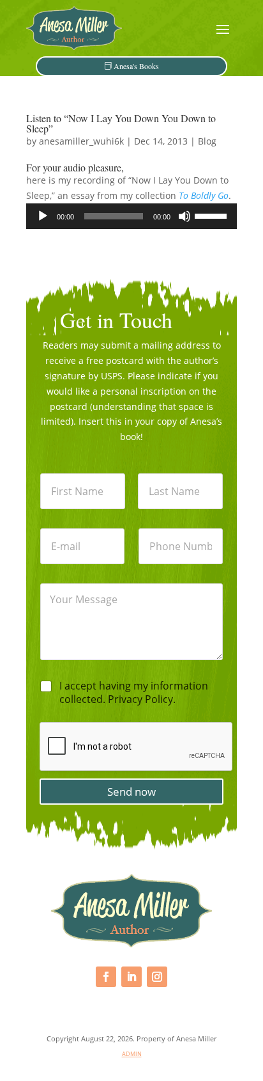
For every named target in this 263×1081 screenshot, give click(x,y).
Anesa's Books (136, 66)
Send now (131, 791)
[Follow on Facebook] (106, 977)
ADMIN (132, 1054)
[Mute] (184, 216)
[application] (131, 216)
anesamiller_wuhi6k (81, 141)
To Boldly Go (204, 195)
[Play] (42, 216)
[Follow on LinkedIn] (131, 977)
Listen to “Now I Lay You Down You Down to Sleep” (121, 123)
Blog (207, 141)
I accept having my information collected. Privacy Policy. (133, 692)
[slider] (212, 214)
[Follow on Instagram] (157, 977)
